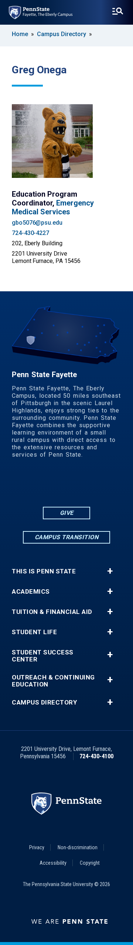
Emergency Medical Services (53, 207)
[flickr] (57, 485)
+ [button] (110, 571)
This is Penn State (44, 571)
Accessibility (53, 863)
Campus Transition (67, 537)
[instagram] (95, 485)
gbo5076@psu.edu (37, 222)
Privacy (36, 847)
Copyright (90, 863)
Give (67, 512)
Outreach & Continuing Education (53, 681)
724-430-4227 (30, 232)
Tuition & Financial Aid (52, 611)
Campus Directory (61, 34)
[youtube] (76, 485)
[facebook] (38, 485)
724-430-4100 (96, 756)
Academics (31, 591)
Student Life (34, 632)
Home (20, 34)
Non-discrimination (78, 847)
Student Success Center (43, 656)
